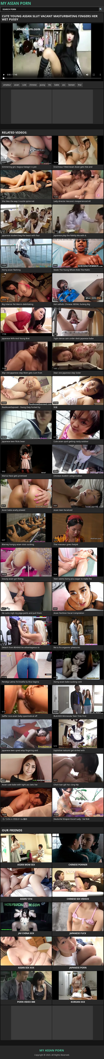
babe (56, 85)
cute (24, 85)
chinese (33, 85)
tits (49, 85)
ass (63, 85)
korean (72, 85)
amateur (7, 85)
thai (80, 85)
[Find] (101, 9)
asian (16, 85)
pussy (42, 85)
